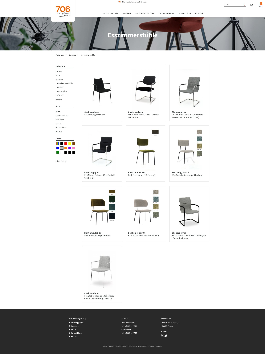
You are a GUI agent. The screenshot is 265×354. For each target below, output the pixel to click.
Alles (58, 111)
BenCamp (60, 119)
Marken (126, 13)
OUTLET (59, 71)
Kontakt (200, 13)
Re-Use (59, 99)
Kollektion (60, 55)
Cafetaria (59, 95)
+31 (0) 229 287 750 (129, 326)
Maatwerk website (135, 346)
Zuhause (72, 55)
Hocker (60, 87)
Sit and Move (61, 127)
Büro (58, 75)
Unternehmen (166, 13)
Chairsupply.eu (62, 115)
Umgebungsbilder (145, 13)
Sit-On (58, 123)
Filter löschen (61, 161)
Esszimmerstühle (88, 55)
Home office (62, 91)
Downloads (184, 13)
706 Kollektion (110, 13)
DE (251, 5)
